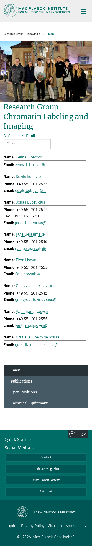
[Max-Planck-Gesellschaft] (25, 512)
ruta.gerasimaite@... (32, 248)
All (33, 136)
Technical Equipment (29, 403)
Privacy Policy (33, 526)
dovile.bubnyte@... (30, 190)
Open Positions (24, 392)
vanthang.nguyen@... (32, 325)
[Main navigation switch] (83, 11)
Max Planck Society (46, 480)
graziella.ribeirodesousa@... (38, 344)
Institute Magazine (46, 469)
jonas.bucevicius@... (32, 223)
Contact (46, 457)
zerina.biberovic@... (31, 165)
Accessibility (76, 526)
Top (82, 434)
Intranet (46, 491)
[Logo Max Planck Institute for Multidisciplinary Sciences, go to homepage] (37, 10)
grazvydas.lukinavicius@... (37, 299)
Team (15, 370)
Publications (21, 381)
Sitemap (55, 526)
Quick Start (16, 439)
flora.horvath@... (29, 274)
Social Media (18, 448)
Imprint (11, 526)
